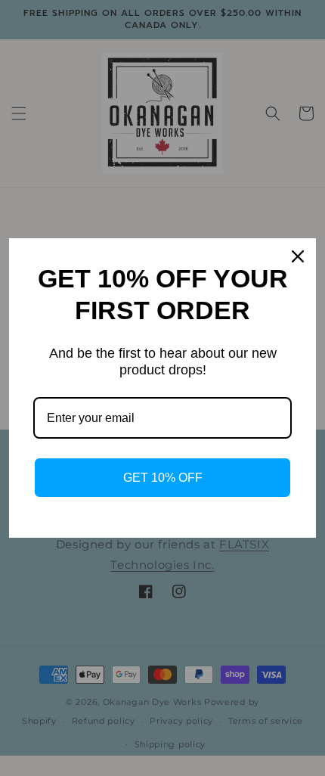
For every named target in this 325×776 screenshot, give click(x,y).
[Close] (298, 256)
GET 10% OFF (163, 477)
